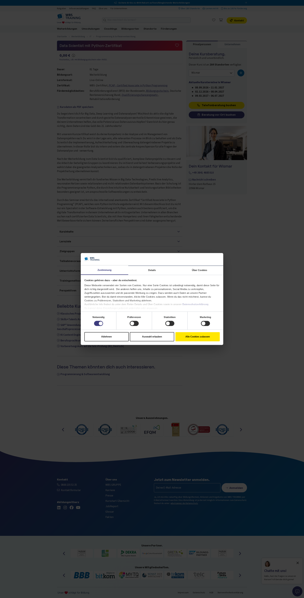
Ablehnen (106, 336)
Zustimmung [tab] (105, 270)
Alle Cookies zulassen (197, 336)
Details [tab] (152, 270)
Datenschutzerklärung (195, 304)
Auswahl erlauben (152, 336)
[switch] (134, 323)
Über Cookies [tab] (199, 270)
